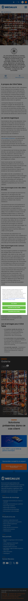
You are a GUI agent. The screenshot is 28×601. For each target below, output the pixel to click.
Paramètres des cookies (14, 311)
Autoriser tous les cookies (14, 307)
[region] (14, 300)
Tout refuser (14, 303)
